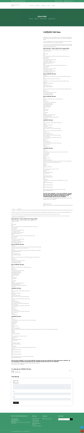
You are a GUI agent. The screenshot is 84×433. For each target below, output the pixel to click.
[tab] (13, 209)
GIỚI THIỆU (37, 5)
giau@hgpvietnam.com (69, 1)
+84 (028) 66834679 (15, 419)
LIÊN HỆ (53, 5)
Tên (14, 391)
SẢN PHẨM (43, 5)
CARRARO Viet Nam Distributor (54, 205)
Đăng (16, 402)
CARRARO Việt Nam (47, 205)
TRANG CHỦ (31, 5)
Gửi (71, 419)
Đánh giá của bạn (16, 380)
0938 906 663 (60, 1)
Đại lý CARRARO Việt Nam (61, 205)
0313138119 (15, 421)
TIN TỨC (48, 5)
